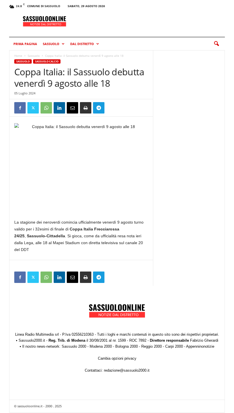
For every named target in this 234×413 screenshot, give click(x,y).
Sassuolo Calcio (46, 61)
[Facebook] (20, 108)
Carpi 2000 (174, 346)
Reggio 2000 (151, 346)
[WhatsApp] (46, 108)
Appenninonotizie (200, 346)
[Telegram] (98, 108)
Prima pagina (25, 44)
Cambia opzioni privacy (117, 358)
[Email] (72, 108)
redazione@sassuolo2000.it (127, 370)
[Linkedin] (59, 108)
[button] (216, 44)
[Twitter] (33, 108)
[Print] (85, 108)
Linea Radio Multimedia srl (37, 334)
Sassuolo (51, 44)
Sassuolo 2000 (74, 346)
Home (18, 56)
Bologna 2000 (126, 346)
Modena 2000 (101, 346)
